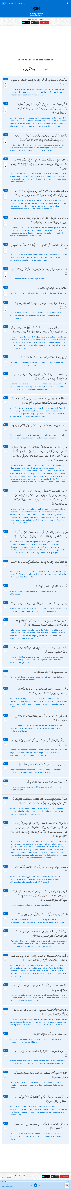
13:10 (5, 302)
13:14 (5, 398)
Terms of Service (23, 1176)
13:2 (6, 103)
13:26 (5, 715)
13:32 (5, 866)
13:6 (6, 217)
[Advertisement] (35, 41)
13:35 (5, 930)
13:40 (5, 1050)
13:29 (5, 781)
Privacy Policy (15, 1176)
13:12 (5, 356)
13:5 (6, 190)
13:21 (5, 602)
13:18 (5, 531)
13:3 (6, 134)
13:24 (5, 671)
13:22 (5, 619)
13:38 (5, 1009)
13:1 (6, 79)
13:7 (6, 244)
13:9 (6, 287)
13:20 (5, 585)
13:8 (6, 268)
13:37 (5, 985)
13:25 (5, 688)
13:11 (5, 326)
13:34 (5, 913)
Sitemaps (8, 1176)
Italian (20, 3)
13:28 (5, 763)
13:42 (5, 1096)
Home (3, 1176)
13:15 (5, 425)
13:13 (5, 373)
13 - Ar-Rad (10, 3)
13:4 (6, 159)
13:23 (5, 646)
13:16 (5, 446)
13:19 (5, 561)
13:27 (5, 739)
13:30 (5, 798)
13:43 (5, 1123)
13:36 (5, 955)
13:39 (5, 1033)
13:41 (5, 1072)
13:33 (5, 890)
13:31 (5, 822)
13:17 (5, 490)
